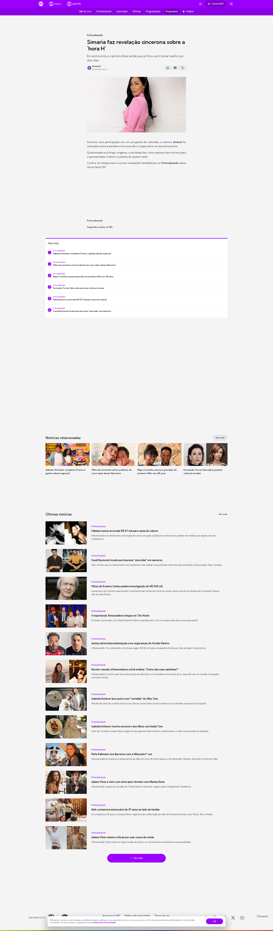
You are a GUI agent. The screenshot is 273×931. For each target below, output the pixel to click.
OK (214, 921)
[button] (68, 463)
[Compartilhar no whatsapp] (167, 68)
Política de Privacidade (104, 922)
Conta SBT (218, 3)
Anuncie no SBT (111, 915)
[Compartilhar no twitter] (182, 68)
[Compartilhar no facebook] (175, 68)
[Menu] (231, 4)
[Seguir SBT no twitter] (233, 918)
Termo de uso (162, 915)
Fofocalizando (95, 35)
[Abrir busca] (200, 4)
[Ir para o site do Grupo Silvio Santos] (43, 917)
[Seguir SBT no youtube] (242, 918)
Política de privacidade (137, 915)
